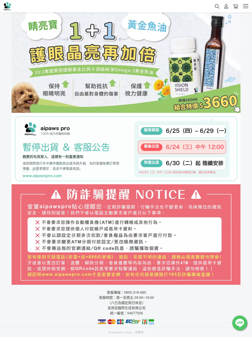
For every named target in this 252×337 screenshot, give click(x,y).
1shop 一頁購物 (133, 332)
